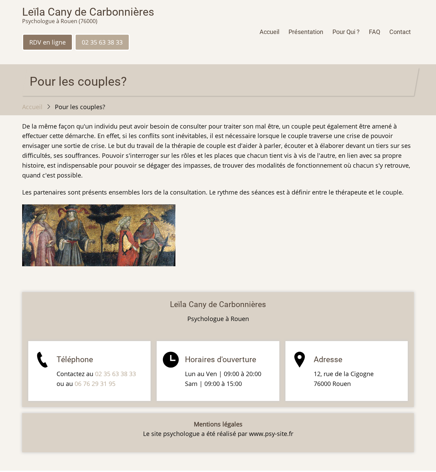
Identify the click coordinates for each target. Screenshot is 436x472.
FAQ (374, 31)
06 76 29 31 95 (95, 384)
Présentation (306, 31)
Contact (400, 31)
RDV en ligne (47, 42)
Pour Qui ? (346, 31)
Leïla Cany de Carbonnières (88, 11)
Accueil (269, 31)
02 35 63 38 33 (102, 42)
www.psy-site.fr (271, 433)
